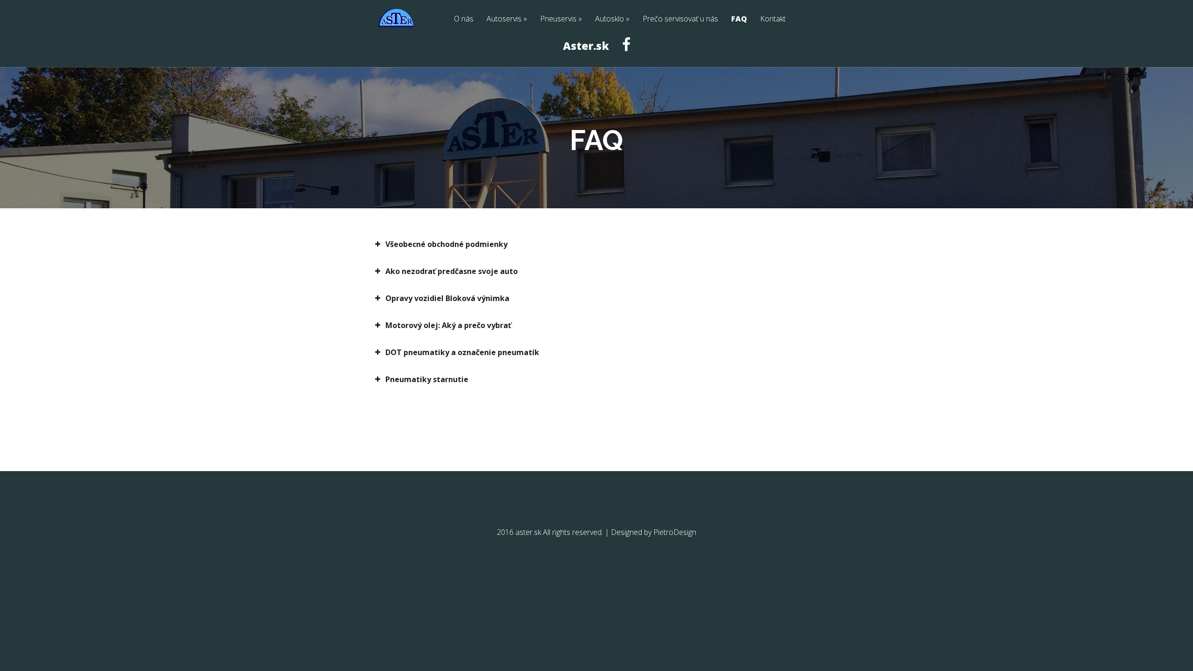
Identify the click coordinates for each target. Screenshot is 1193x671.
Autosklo (609, 19)
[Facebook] (626, 52)
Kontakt (773, 19)
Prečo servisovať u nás (680, 19)
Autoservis (504, 19)
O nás (463, 19)
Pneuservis (558, 19)
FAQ (739, 19)
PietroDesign (674, 532)
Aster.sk (586, 47)
